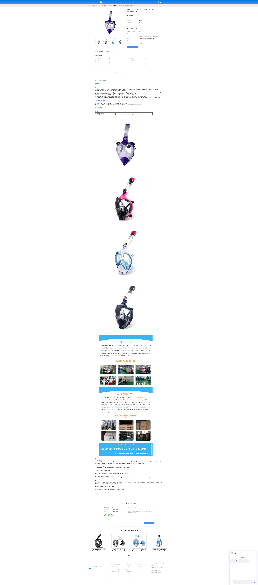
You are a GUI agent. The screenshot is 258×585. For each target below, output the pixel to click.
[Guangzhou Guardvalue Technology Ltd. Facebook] (90, 568)
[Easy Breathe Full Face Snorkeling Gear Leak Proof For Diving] (98, 41)
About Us (123, 2)
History (128, 566)
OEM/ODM (139, 566)
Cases (140, 2)
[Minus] (254, 553)
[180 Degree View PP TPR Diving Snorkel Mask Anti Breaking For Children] (159, 541)
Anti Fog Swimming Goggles (115, 564)
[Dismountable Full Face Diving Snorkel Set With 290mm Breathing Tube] (98, 541)
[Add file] (231, 582)
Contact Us (129, 2)
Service (128, 569)
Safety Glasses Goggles (115, 566)
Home (110, 2)
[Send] (255, 582)
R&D (138, 569)
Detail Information (99, 51)
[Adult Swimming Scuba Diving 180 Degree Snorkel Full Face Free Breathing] (119, 541)
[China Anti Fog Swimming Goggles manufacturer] (101, 2)
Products (116, 2)
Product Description (110, 51)
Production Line (141, 564)
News (136, 2)
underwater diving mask (100, 496)
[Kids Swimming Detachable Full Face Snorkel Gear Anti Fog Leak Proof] (139, 541)
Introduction (129, 564)
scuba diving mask (109, 496)
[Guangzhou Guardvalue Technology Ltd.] (105, 515)
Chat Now (150, 2)
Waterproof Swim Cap (115, 571)
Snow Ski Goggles (115, 569)
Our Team (128, 571)
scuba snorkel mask (117, 496)
